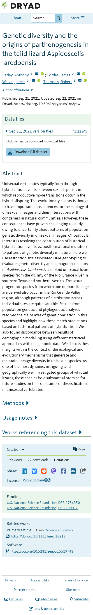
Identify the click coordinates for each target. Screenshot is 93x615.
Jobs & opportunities (49, 609)
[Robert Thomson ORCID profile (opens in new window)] (85, 81)
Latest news (48, 599)
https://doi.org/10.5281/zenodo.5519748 (42, 551)
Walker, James (13, 82)
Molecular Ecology (59, 530)
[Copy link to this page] (83, 471)
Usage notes (17, 418)
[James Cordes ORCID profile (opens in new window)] (83, 74)
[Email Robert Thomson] (80, 81)
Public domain (33, 480)
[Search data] (58, 18)
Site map (72, 590)
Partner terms (24, 590)
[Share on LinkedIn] (24, 471)
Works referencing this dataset (39, 433)
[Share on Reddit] (43, 471)
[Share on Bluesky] (34, 471)
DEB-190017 (68, 508)
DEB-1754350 (69, 503)
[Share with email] (73, 471)
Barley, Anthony (15, 75)
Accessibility (39, 580)
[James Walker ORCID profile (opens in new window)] (39, 81)
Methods (13, 403)
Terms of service (75, 580)
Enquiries (16, 599)
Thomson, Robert (57, 82)
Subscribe (81, 599)
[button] (46, 131)
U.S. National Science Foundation (31, 503)
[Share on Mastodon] (53, 471)
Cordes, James (58, 75)
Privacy (10, 580)
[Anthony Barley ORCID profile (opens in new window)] (42, 74)
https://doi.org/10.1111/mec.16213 (38, 536)
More (76, 18)
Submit (15, 18)
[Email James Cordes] (78, 74)
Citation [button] (14, 450)
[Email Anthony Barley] (37, 74)
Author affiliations (15, 90)
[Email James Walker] (33, 81)
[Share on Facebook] (63, 471)
